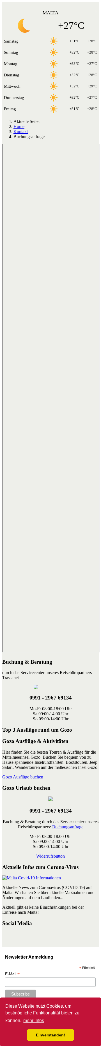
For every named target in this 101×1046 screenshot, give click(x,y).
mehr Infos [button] (33, 1020)
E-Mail (12, 974)
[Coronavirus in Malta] (31, 877)
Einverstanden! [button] (50, 1035)
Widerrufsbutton (50, 856)
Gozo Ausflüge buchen (22, 776)
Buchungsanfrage (67, 826)
